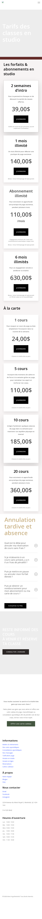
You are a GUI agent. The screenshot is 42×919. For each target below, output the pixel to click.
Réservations (7, 764)
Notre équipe (7, 777)
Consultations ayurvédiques (12, 750)
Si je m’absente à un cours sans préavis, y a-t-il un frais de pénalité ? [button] (17, 560)
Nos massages (7, 753)
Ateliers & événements (10, 744)
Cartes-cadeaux (7, 767)
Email (4, 791)
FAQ (3, 782)
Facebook (5, 794)
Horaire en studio (8, 758)
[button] (15, 605)
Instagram (6, 797)
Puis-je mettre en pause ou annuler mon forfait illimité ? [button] (16, 574)
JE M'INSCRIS (21, 119)
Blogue (4, 779)
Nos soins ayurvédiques (10, 747)
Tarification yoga (8, 756)
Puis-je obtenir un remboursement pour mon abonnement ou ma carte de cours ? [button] (17, 589)
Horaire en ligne (7, 761)
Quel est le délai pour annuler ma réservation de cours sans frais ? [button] (16, 546)
